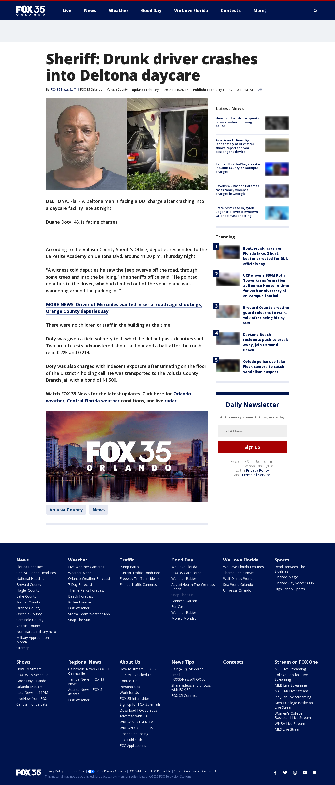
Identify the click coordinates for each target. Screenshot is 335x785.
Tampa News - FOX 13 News (86, 681)
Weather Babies (184, 578)
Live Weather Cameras (86, 566)
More (259, 10)
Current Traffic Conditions (140, 572)
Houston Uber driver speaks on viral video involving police (237, 122)
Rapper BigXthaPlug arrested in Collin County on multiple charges (238, 168)
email (315, 773)
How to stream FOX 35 (138, 669)
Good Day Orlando (31, 680)
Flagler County (27, 590)
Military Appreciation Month (32, 639)
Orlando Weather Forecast (89, 578)
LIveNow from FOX (31, 698)
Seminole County (29, 619)
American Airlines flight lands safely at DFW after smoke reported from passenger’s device (235, 146)
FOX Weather (78, 608)
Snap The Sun (79, 619)
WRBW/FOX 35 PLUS (136, 728)
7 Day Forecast (80, 584)
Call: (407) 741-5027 (187, 669)
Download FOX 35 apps (138, 710)
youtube (305, 773)
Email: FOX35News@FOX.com (190, 677)
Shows (23, 662)
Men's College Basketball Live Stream (294, 705)
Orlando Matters (29, 686)
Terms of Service (255, 474)
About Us (130, 662)
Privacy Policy (257, 470)
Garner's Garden (184, 600)
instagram (295, 773)
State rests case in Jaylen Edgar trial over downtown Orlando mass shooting (237, 212)
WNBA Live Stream (290, 723)
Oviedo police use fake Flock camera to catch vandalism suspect (264, 366)
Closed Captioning (134, 733)
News (98, 510)
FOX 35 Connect (184, 695)
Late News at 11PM (32, 692)
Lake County (26, 596)
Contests (233, 662)
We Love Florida (184, 566)
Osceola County (29, 614)
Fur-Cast (178, 606)
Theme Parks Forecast (86, 590)
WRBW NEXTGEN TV (136, 722)
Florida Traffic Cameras (138, 584)
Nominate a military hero (36, 631)
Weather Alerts (80, 572)
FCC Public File (131, 739)
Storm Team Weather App (89, 614)
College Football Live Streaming (291, 677)
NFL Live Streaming (290, 669)
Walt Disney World (237, 578)
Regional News (84, 662)
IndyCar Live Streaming (293, 697)
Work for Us (129, 692)
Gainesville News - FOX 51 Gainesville (89, 671)
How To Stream (29, 669)
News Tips (182, 662)
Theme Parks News (238, 572)
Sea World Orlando (238, 584)
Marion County (28, 602)
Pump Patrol (130, 566)
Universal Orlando (237, 590)
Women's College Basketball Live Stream (293, 715)
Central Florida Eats (31, 704)
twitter (285, 773)
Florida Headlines (30, 566)
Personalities (130, 686)
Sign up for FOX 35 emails (140, 704)
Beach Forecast (80, 596)
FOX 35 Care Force (186, 572)
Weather (77, 560)
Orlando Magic (286, 577)
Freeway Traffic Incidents (140, 578)
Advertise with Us (133, 716)
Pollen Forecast (80, 602)
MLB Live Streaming (291, 685)
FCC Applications (133, 745)
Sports (282, 560)
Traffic (127, 560)
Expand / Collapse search (316, 10)
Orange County (28, 608)
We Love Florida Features (243, 566)
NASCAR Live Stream (291, 691)
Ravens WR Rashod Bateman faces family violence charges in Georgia (237, 190)
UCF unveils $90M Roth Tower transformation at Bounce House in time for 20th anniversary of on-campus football (266, 285)
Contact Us (128, 680)
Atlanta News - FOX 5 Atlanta (85, 691)
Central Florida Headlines (36, 572)
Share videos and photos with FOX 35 (191, 687)
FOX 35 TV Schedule (32, 675)
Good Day (182, 560)
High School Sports (290, 589)
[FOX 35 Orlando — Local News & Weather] (32, 10)
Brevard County (28, 584)
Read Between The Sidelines (290, 569)
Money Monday (183, 618)
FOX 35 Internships (135, 698)
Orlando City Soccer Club (294, 583)
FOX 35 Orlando (91, 89)
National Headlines (31, 578)
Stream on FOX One (296, 662)
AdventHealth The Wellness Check (193, 586)
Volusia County (117, 89)
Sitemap (22, 647)
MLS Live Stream (288, 729)
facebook (275, 773)
